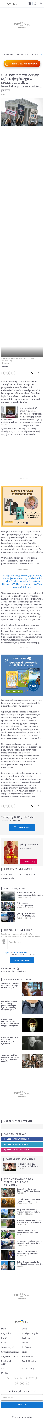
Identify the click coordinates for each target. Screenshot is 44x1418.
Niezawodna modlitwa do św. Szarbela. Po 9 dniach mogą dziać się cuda (10, 1022)
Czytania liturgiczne (10, 1352)
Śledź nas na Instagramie (18, 1150)
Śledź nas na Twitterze (17, 1144)
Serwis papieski (8, 1347)
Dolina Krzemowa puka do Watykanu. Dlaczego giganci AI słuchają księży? (30, 1264)
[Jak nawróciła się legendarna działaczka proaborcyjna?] (9, 1167)
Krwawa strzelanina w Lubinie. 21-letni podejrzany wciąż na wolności (30, 1243)
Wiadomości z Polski (24, 897)
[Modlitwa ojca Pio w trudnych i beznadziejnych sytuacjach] (32, 1043)
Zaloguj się (5, 952)
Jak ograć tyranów (29, 844)
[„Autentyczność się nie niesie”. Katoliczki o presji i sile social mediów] (32, 1061)
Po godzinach (7, 1333)
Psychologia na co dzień (9, 1362)
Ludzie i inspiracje (30, 1361)
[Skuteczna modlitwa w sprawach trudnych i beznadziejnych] (32, 989)
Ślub (3, 1368)
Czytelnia (26, 1338)
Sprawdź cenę (28, 861)
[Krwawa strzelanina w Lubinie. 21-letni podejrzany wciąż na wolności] (8, 1244)
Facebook (17, 1383)
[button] (29, 4)
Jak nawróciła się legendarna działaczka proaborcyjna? (29, 1166)
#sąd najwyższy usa (26, 874)
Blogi (3, 1343)
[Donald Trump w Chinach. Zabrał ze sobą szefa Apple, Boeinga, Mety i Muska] (8, 1234)
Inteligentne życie (30, 1333)
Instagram (27, 1383)
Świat (3, 95)
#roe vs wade (7, 878)
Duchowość (27, 1347)
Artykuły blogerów (9, 1356)
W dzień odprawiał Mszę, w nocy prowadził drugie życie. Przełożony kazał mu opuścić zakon (9, 1006)
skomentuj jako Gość (21, 952)
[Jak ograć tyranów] (11, 852)
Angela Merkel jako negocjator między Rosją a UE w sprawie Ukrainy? (30, 1222)
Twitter (22, 1383)
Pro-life (21, 1168)
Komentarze (22, 54)
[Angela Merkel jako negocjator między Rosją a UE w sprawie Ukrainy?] (8, 1223)
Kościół (4, 424)
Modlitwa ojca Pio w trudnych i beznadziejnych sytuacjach (9, 1040)
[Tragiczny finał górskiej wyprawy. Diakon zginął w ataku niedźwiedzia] (8, 1213)
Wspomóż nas (25, 827)
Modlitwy (5, 1373)
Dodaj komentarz (22, 960)
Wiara (35, 54)
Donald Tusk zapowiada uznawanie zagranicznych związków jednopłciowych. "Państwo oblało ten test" (28, 1254)
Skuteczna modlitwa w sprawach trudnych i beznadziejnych (10, 985)
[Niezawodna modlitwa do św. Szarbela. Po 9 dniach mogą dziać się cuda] (32, 1025)
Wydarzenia (7, 54)
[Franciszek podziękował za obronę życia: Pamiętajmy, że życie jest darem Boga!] (9, 412)
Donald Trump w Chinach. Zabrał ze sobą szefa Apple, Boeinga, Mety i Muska (28, 1232)
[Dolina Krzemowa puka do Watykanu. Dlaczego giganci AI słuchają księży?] (8, 1265)
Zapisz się (22, 1404)
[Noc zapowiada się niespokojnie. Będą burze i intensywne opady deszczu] (8, 896)
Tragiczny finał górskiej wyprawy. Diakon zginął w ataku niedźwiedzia (27, 1212)
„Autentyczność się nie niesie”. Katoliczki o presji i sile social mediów (10, 1058)
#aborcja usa (7, 874)
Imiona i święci (28, 1368)
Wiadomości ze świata (25, 908)
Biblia (24, 1352)
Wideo (25, 1343)
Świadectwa (27, 1356)
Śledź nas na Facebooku (18, 1139)
